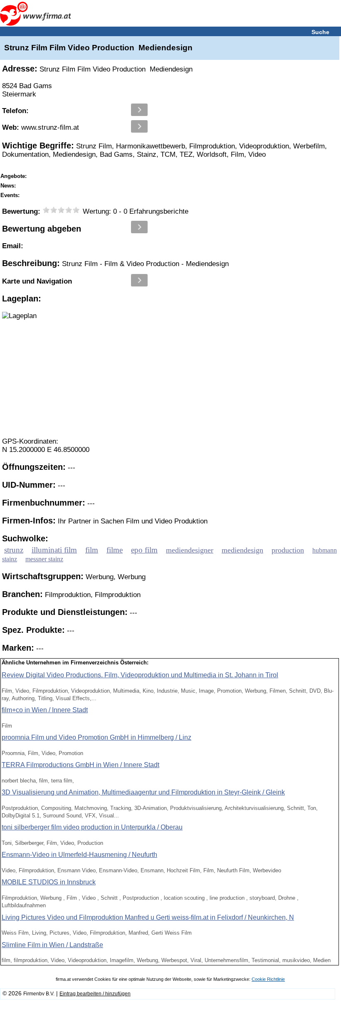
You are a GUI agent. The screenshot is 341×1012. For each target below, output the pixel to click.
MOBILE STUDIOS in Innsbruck (49, 882)
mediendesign (242, 550)
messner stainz (44, 559)
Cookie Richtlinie (268, 979)
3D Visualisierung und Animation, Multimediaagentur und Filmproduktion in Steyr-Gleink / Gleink (143, 792)
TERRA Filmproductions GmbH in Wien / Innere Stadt (80, 764)
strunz (13, 549)
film (91, 549)
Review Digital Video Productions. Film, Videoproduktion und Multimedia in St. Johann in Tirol (140, 675)
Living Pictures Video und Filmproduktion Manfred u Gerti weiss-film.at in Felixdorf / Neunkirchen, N (148, 917)
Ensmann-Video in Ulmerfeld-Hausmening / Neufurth (79, 854)
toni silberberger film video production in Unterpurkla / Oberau (92, 827)
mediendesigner (189, 550)
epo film (144, 549)
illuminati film (54, 549)
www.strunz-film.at (40, 127)
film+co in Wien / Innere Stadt (45, 709)
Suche (320, 32)
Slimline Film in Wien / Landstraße (52, 944)
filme (114, 549)
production (288, 550)
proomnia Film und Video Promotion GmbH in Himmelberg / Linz (96, 737)
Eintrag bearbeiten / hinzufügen (95, 994)
